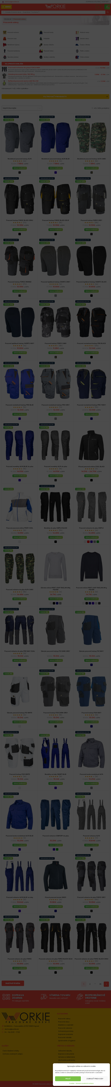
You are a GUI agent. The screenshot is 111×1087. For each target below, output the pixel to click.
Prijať (68, 1078)
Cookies (71, 1083)
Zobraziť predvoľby (95, 1078)
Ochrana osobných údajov (85, 1083)
